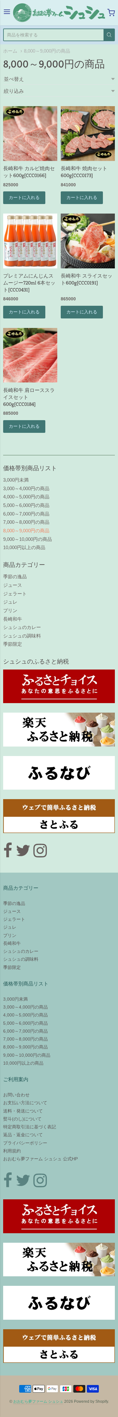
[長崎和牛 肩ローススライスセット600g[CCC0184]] (30, 355)
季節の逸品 (15, 576)
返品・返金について (23, 1134)
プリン (10, 610)
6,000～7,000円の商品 (26, 513)
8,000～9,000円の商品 (47, 51)
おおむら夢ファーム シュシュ (38, 1401)
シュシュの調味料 (22, 635)
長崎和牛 (12, 619)
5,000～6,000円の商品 (26, 505)
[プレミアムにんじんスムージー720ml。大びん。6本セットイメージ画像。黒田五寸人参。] (30, 241)
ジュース (12, 585)
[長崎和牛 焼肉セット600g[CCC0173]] (88, 133)
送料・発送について (23, 1110)
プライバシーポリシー (25, 1142)
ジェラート (15, 593)
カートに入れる (24, 197)
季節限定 (12, 644)
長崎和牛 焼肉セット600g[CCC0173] (84, 172)
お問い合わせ (16, 1094)
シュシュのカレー (22, 627)
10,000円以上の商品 (24, 547)
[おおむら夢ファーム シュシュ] (59, 12)
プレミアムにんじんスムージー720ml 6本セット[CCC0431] (29, 282)
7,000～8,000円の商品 (26, 522)
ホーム (10, 51)
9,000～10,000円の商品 (27, 539)
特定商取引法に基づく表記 (29, 1126)
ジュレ (10, 602)
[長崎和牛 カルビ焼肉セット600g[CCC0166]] (30, 133)
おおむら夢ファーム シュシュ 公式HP (40, 1158)
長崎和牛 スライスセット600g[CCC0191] (86, 279)
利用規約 (12, 1150)
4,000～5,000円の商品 (26, 496)
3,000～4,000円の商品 (26, 488)
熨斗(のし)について (22, 1118)
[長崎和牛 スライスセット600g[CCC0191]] (88, 241)
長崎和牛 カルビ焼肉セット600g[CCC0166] (29, 172)
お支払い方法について (25, 1102)
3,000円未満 (16, 480)
